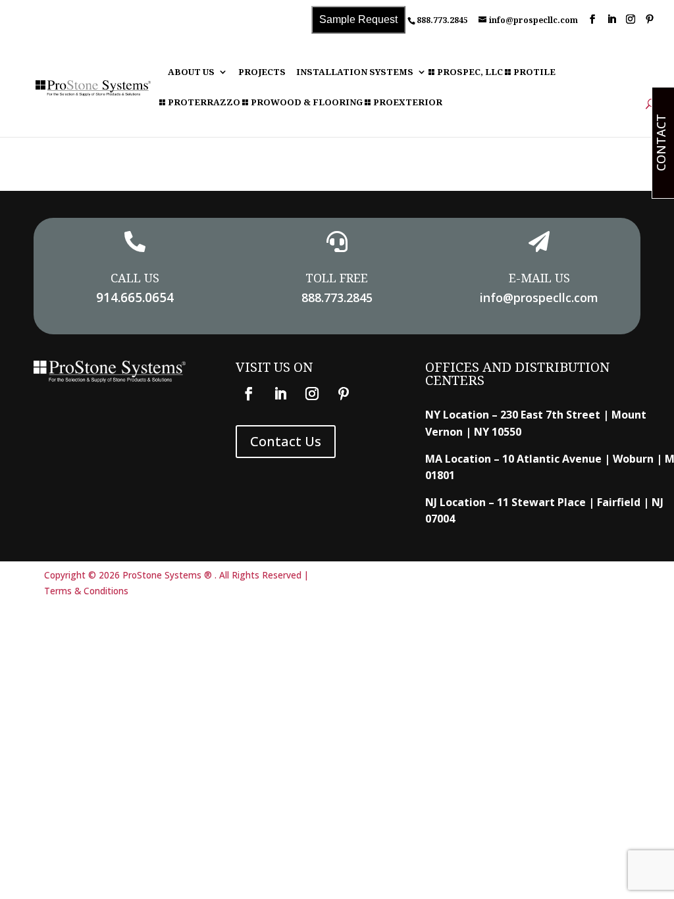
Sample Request (358, 19)
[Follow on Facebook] (249, 393)
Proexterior (407, 103)
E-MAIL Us (539, 278)
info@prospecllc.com (539, 297)
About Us (191, 73)
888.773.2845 (442, 20)
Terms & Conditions (86, 591)
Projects (262, 73)
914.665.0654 (135, 297)
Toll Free (336, 278)
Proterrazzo (204, 103)
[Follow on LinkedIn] (280, 393)
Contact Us (285, 441)
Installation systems (354, 73)
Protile (534, 73)
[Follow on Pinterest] (343, 393)
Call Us (135, 278)
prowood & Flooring (307, 103)
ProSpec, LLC (470, 73)
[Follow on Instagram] (312, 393)
